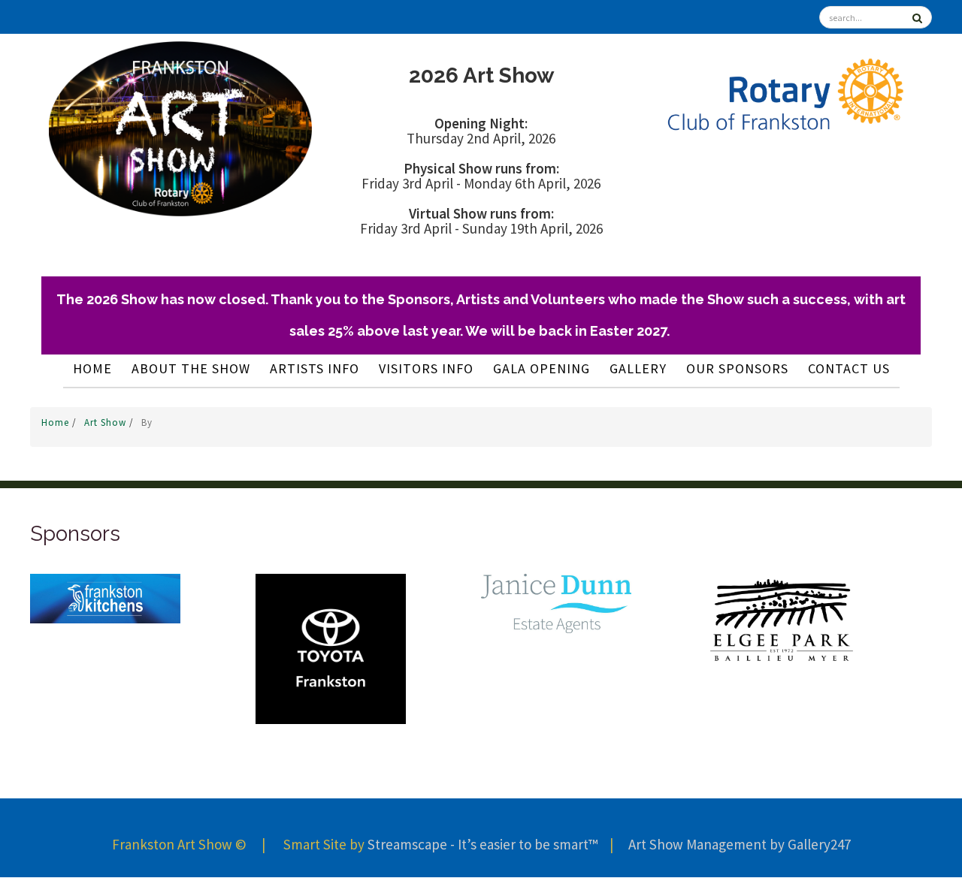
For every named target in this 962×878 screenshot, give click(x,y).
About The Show (191, 368)
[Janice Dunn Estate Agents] (556, 602)
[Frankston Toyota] (331, 648)
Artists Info (314, 368)
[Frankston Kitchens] (105, 597)
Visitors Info (426, 368)
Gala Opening (541, 368)
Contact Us (849, 368)
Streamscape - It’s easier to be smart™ (482, 844)
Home (92, 368)
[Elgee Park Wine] (781, 619)
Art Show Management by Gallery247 (739, 844)
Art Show (106, 422)
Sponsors (75, 533)
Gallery (638, 368)
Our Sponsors (737, 368)
